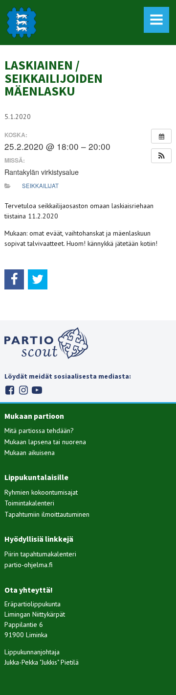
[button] (161, 156)
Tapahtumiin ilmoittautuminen (46, 514)
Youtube (37, 390)
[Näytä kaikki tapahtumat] (161, 136)
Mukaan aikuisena (29, 452)
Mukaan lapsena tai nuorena (45, 441)
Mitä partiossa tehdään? (39, 430)
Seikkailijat (40, 186)
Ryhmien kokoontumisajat (41, 492)
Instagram (23, 390)
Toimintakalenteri (29, 503)
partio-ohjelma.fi (28, 564)
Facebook (9, 390)
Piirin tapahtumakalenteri (40, 554)
